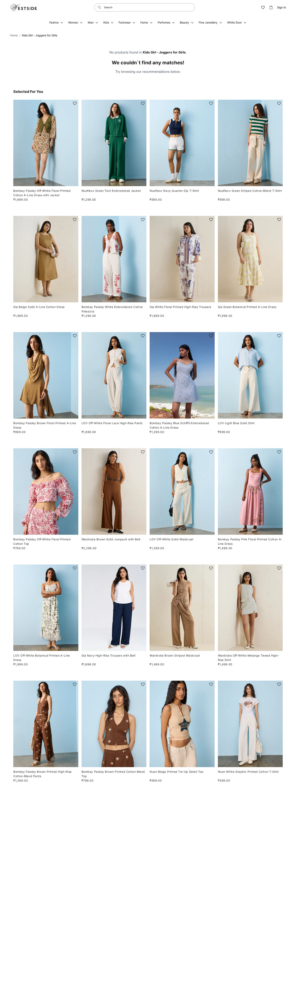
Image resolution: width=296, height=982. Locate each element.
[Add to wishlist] (75, 103)
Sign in (281, 7)
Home (14, 35)
